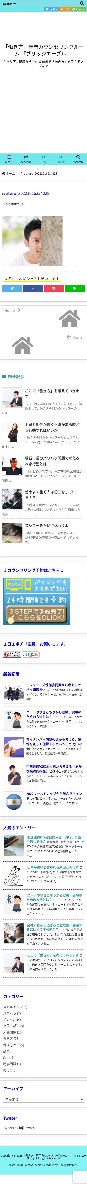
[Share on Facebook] (33, 288)
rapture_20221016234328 (40, 173)
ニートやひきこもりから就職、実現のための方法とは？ (54, 897)
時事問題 (12, 1063)
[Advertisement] (43, 114)
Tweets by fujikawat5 (19, 1127)
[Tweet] (12, 288)
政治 (8, 1057)
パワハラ (12, 1013)
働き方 (11, 1038)
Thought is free (67, 1165)
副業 (8, 1051)
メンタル (12, 1019)
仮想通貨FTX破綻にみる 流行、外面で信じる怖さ (54, 839)
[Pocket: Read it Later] (54, 288)
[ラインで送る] (75, 288)
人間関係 (13, 1032)
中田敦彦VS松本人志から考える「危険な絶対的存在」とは (54, 768)
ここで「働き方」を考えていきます (53, 955)
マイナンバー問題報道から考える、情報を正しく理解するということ (53, 741)
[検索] (82, 3)
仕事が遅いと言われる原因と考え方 (53, 867)
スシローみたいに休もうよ (46, 525)
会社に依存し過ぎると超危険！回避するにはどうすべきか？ (54, 927)
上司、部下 (13, 1025)
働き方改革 (13, 1045)
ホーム (10, 173)
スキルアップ (15, 1006)
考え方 (10, 1070)
